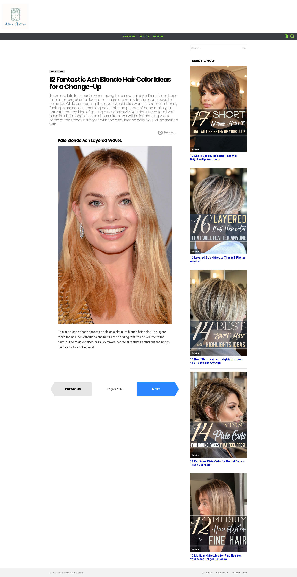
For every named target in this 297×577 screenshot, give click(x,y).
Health (158, 36)
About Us (207, 572)
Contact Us (222, 572)
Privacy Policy (240, 572)
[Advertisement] (115, 57)
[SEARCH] (292, 36)
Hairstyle (129, 36)
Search (244, 49)
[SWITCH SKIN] (286, 36)
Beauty (144, 36)
